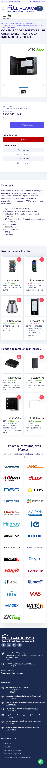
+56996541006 (11, 704)
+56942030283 (11, 711)
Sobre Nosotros (9, 747)
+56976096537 (11, 723)
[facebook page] (3, 645)
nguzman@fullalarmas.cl (32, 727)
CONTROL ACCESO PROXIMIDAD (21, 23)
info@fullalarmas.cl (16, 666)
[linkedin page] (9, 645)
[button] (9, 16)
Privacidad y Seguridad (12, 754)
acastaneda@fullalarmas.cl (15, 690)
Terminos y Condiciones (12, 750)
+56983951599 (14, 1)
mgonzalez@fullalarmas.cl (32, 721)
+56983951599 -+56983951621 (24, 663)
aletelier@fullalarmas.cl (33, 696)
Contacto (7, 743)
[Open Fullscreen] (43, 85)
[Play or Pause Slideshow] (4, 85)
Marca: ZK (7, 111)
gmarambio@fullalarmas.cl (36, 702)
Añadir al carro (27, 125)
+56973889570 (11, 717)
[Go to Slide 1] (23, 91)
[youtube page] (19, 645)
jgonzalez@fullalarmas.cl (32, 715)
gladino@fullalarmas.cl (30, 708)
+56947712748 (11, 692)
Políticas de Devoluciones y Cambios (17, 757)
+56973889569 (11, 730)
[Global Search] (40, 8)
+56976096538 (11, 698)
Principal (4, 23)
